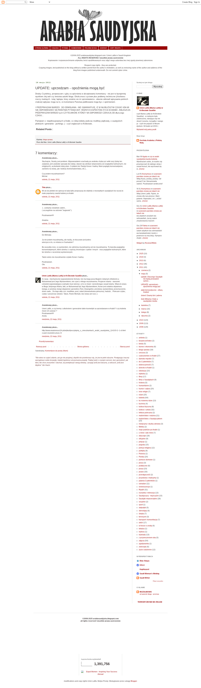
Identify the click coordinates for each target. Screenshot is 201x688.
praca (141, 463)
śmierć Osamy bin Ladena (151, 295)
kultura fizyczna (145, 407)
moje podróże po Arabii (148, 430)
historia (142, 383)
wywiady (142, 535)
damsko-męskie (145, 359)
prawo (141, 472)
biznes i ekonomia (146, 347)
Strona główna (83, 347)
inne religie (143, 392)
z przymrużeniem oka (147, 538)
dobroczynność (145, 365)
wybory (141, 532)
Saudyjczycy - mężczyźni (149, 496)
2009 (141, 323)
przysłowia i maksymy (147, 478)
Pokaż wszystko (158, 581)
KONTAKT (103, 48)
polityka (142, 451)
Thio (43, 187)
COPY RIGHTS (115, 48)
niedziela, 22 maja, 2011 (52, 319)
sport (141, 505)
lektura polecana (145, 413)
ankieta (142, 338)
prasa (141, 469)
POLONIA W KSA (91, 48)
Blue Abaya (144, 561)
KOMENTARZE (76, 48)
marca (144, 309)
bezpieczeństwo (145, 341)
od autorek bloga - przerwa (149, 594)
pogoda (142, 445)
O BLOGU (55, 48)
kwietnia (144, 305)
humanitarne (144, 386)
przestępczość (144, 475)
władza (141, 529)
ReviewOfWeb (150, 243)
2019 (141, 257)
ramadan (142, 484)
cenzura (142, 353)
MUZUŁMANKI (146, 592)
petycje (141, 442)
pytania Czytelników (147, 481)
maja (143, 274)
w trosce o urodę (145, 526)
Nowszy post (41, 347)
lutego (144, 312)
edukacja (142, 371)
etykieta (142, 374)
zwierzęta (142, 547)
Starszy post (125, 347)
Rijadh (141, 490)
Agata (144, 157)
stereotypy (143, 511)
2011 (141, 267)
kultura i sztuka (145, 410)
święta (141, 514)
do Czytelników (145, 362)
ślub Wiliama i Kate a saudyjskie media (149, 300)
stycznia (144, 316)
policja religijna (145, 448)
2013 (141, 260)
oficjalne (142, 439)
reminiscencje (144, 487)
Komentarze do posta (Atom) (56, 351)
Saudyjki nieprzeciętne (148, 499)
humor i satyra (144, 389)
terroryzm (142, 517)
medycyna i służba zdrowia (149, 424)
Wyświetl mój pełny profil (146, 129)
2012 (141, 264)
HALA (142, 565)
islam (141, 395)
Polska (141, 457)
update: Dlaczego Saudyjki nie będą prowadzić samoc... (151, 279)
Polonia (142, 454)
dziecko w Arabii (145, 368)
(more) (141, 169)
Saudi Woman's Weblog (149, 574)
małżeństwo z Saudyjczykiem (150, 419)
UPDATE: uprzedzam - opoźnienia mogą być (150, 285)
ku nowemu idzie (145, 401)
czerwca (144, 270)
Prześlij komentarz (46, 341)
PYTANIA (65, 48)
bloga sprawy (48, 139)
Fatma (144, 226)
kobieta (142, 398)
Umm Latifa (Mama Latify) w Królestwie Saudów (62, 276)
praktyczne (143, 466)
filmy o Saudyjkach (146, 380)
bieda (141, 344)
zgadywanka (144, 544)
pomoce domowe (146, 460)
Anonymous (146, 174)
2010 (141, 320)
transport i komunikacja (148, 520)
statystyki (142, 508)
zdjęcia (141, 541)
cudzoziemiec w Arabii (148, 356)
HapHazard (144, 569)
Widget (140, 243)
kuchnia (142, 404)
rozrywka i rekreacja (147, 493)
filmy (140, 377)
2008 (141, 327)
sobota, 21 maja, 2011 (51, 179)
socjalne (142, 502)
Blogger (134, 681)
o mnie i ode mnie (146, 433)
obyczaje (142, 436)
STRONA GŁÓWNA (41, 48)
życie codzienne (145, 550)
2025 (141, 254)
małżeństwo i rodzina (147, 416)
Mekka (141, 427)
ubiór (141, 523)
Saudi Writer (145, 578)
